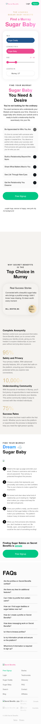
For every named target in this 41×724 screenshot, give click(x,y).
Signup (35, 4)
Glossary (24, 680)
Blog (4, 694)
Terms (15, 720)
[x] (11, 720)
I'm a (8, 36)
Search (5, 689)
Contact (24, 689)
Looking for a (12, 46)
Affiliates (24, 694)
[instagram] (3, 720)
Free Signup (20, 196)
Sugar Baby (7, 684)
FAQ (23, 684)
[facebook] (7, 720)
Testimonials (26, 675)
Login (28, 3)
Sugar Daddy (8, 680)
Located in (10, 69)
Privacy (21, 720)
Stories (24, 670)
